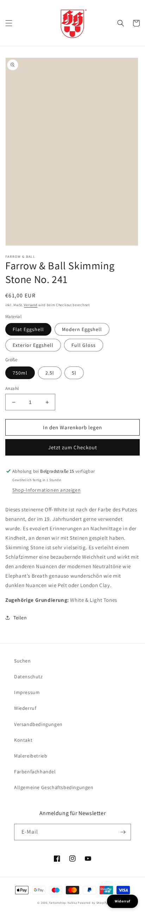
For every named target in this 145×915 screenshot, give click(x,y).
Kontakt (23, 740)
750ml (20, 373)
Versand (30, 305)
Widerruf (122, 901)
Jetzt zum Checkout (72, 447)
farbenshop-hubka (63, 902)
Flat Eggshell (28, 329)
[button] (9, 23)
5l (74, 373)
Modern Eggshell (82, 329)
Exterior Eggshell (33, 345)
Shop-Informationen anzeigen (46, 490)
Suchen (22, 661)
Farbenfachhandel (35, 771)
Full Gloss (83, 345)
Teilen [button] (20, 617)
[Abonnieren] (123, 832)
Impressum (27, 692)
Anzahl (12, 388)
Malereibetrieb (30, 756)
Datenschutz (28, 676)
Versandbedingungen (38, 724)
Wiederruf (25, 708)
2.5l (49, 373)
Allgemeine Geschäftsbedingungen (54, 787)
